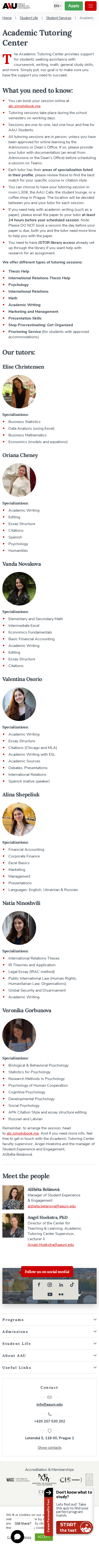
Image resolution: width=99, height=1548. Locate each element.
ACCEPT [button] (44, 1537)
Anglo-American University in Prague (16, 6)
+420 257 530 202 (49, 1421)
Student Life (29, 18)
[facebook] (39, 1284)
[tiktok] (72, 1284)
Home (7, 18)
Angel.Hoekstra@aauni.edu (51, 1244)
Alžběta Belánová (43, 1189)
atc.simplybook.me (24, 106)
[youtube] (50, 1294)
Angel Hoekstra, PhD (48, 1217)
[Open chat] (17, 1536)
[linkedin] (61, 1284)
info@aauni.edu (50, 1404)
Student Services (58, 18)
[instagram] (50, 1284)
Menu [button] (91, 6)
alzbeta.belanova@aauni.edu (52, 1206)
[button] (56, 6)
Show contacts (50, 1447)
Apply (73, 6)
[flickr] (61, 1294)
